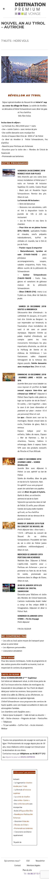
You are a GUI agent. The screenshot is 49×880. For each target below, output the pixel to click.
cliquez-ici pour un (20, 756)
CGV (28, 860)
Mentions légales (33, 865)
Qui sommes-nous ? (12, 860)
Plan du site (27, 870)
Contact (17, 865)
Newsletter (40, 860)
